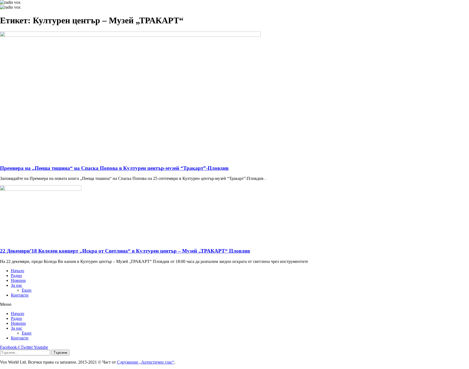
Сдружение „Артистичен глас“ (145, 362)
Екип (26, 290)
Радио (16, 275)
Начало (17, 270)
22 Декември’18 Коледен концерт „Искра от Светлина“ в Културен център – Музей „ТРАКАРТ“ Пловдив (125, 251)
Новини (18, 280)
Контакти (19, 295)
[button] (234, 304)
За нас (16, 285)
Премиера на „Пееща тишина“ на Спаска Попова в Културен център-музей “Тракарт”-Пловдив (114, 168)
